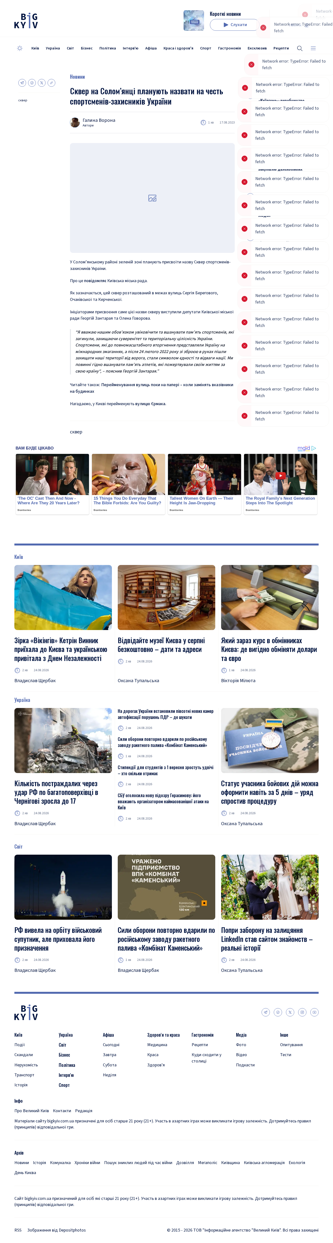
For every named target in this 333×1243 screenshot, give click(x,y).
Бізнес (87, 48)
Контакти (62, 1111)
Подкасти (245, 1065)
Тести (285, 1055)
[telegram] (266, 1012)
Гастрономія (229, 48)
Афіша (151, 48)
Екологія (297, 1163)
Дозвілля (185, 1163)
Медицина (157, 1045)
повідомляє (95, 281)
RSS (17, 1230)
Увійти (295, 25)
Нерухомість (26, 1065)
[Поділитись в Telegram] (22, 83)
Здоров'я (156, 1065)
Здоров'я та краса (163, 1035)
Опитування (291, 1045)
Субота (110, 1065)
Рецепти (200, 1045)
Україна (53, 48)
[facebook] (278, 1012)
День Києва (25, 1173)
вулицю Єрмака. (150, 404)
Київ (35, 48)
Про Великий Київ (31, 1111)
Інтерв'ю (130, 48)
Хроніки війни (87, 1163)
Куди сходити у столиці (206, 1058)
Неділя (109, 1075)
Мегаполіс (207, 1163)
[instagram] (302, 1012)
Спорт (205, 48)
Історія (21, 1085)
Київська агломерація (264, 1163)
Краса (152, 1055)
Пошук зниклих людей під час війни (138, 1163)
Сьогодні (111, 1045)
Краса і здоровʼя (178, 48)
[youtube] (314, 1012)
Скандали (23, 1055)
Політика (107, 48)
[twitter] (290, 1012)
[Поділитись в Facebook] (32, 83)
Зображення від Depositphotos (56, 1230)
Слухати (239, 25)
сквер (22, 100)
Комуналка (60, 1163)
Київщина (230, 1163)
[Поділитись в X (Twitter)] (42, 83)
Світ (70, 48)
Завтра (109, 1055)
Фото (241, 1045)
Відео (241, 1055)
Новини (77, 76)
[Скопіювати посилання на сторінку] (51, 83)
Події (19, 1045)
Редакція (83, 1111)
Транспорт (24, 1075)
